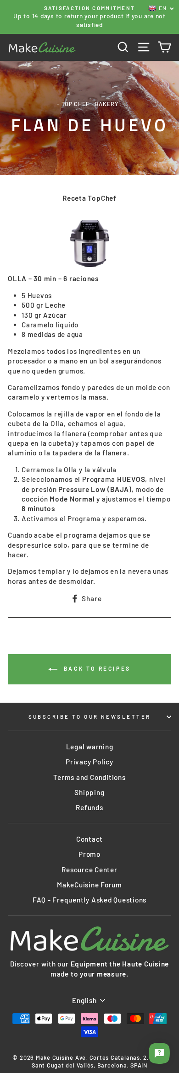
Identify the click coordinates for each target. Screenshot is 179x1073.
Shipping (89, 792)
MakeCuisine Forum (89, 885)
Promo (89, 854)
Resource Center (89, 869)
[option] (89, 17)
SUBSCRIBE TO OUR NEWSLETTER (89, 717)
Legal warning (89, 746)
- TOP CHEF (73, 103)
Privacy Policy (89, 762)
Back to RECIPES (96, 668)
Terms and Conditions (89, 777)
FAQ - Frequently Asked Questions (89, 900)
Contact (89, 839)
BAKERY (106, 103)
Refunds (89, 807)
